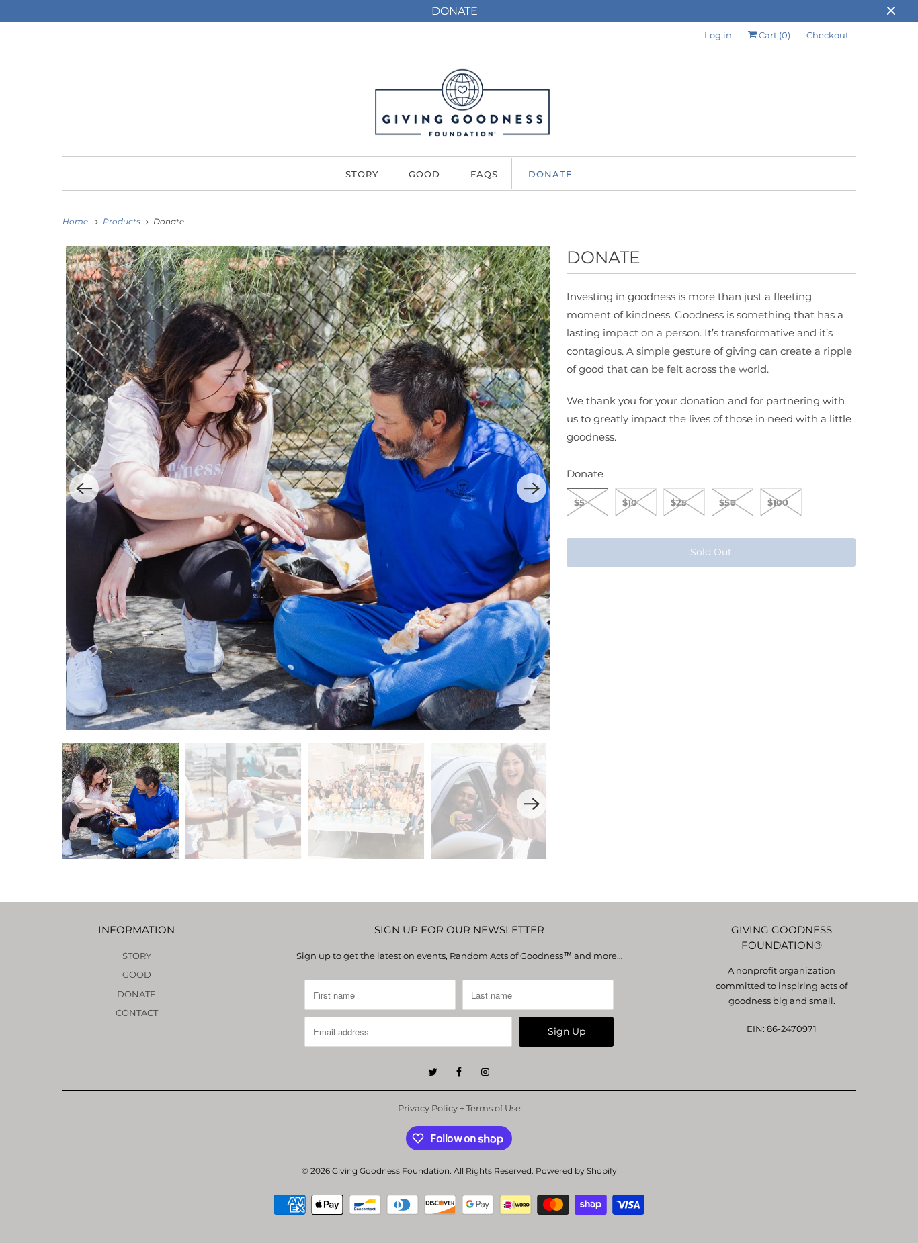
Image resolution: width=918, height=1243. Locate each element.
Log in (718, 35)
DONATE (550, 174)
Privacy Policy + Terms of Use (459, 1108)
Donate (585, 473)
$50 (727, 502)
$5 (579, 502)
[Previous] (84, 488)
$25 (679, 502)
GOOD (424, 174)
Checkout (827, 35)
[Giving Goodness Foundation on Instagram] (485, 1072)
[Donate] (308, 488)
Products (122, 221)
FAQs (484, 174)
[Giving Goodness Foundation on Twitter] (433, 1072)
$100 (777, 502)
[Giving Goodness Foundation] (459, 105)
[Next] (531, 488)
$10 (629, 502)
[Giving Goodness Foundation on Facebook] (459, 1072)
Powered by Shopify (576, 1171)
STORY (361, 174)
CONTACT (137, 1012)
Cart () (773, 35)
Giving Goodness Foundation (391, 1171)
